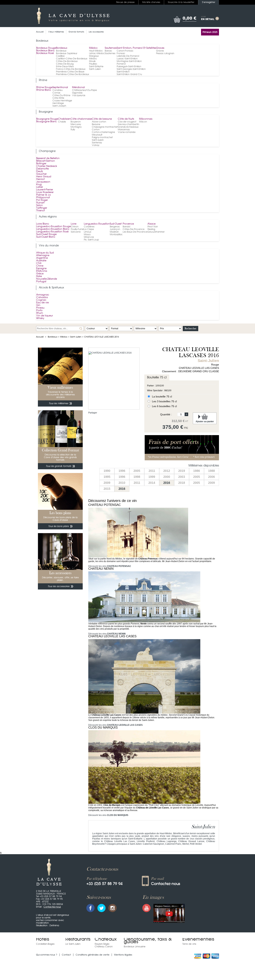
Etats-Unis (41, 271)
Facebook (90, 908)
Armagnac (42, 295)
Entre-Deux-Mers (65, 66)
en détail (207, 18)
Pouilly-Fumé (77, 229)
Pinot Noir (152, 226)
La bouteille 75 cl (162, 396)
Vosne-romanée (127, 132)
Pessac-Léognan (165, 53)
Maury (87, 234)
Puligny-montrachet (102, 137)
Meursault (97, 135)
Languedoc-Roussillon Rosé (52, 232)
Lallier (39, 187)
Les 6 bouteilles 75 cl (164, 406)
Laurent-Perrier (44, 190)
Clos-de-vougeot (127, 122)
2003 (181, 476)
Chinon (74, 226)
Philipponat (43, 197)
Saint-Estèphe (96, 66)
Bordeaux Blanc (45, 50)
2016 (166, 482)
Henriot (40, 179)
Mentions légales (123, 955)
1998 (136, 476)
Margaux (94, 56)
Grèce (39, 274)
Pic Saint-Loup (91, 240)
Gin (38, 305)
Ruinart (40, 203)
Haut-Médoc (96, 51)
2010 (122, 482)
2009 (107, 482)
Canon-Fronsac (125, 51)
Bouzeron (76, 122)
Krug (39, 184)
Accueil (39, 337)
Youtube (146, 908)
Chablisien (64, 119)
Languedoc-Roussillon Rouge (53, 226)
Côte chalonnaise (81, 119)
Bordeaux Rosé (45, 53)
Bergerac (115, 226)
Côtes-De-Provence (133, 229)
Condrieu (57, 90)
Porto (39, 310)
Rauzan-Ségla (102, 944)
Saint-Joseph (59, 106)
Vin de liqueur (44, 316)
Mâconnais (145, 119)
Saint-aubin (98, 140)
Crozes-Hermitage (62, 100)
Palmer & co (43, 195)
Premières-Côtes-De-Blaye (70, 72)
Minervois (89, 237)
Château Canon (104, 946)
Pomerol (121, 64)
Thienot (40, 210)
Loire (73, 224)
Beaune (96, 124)
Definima (54, 925)
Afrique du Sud (45, 253)
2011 (152, 470)
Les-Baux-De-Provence (135, 232)
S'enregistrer (208, 2)
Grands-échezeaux (128, 127)
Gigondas (77, 93)
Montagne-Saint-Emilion (129, 61)
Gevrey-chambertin (128, 124)
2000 (166, 476)
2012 (166, 470)
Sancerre (76, 232)
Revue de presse (125, 2)
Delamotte (42, 169)
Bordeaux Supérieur (66, 53)
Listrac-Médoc (97, 53)
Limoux (87, 232)
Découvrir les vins (109, 566)
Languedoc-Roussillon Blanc (52, 229)
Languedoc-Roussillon (97, 224)
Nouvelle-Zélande (46, 279)
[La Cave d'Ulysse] (73, 15)
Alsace (151, 224)
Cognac (41, 300)
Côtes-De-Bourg (65, 64)
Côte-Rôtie (58, 98)
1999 (151, 476)
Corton (95, 129)
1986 (196, 470)
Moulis (92, 61)
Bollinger (41, 163)
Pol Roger (42, 200)
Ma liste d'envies (151, 2)
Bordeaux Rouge (46, 48)
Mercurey (76, 124)
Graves (160, 48)
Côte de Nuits (126, 119)
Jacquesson (43, 182)
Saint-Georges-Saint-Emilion (131, 69)
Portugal (41, 281)
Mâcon (143, 122)
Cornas (56, 93)
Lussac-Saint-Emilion (127, 58)
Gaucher (41, 174)
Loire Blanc (42, 224)
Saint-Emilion (123, 72)
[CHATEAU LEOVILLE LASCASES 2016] (110, 352)
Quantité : (166, 414)
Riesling (151, 229)
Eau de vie (42, 302)
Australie (41, 260)
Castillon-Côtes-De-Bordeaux (71, 58)
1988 (211, 470)
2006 (211, 476)
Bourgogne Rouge (47, 119)
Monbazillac (116, 234)
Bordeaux (61, 48)
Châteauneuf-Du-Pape (84, 90)
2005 (136, 470)
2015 (107, 488)
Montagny (76, 127)
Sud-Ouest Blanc (45, 237)
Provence (128, 224)
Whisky (40, 318)
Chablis (62, 122)
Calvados (42, 297)
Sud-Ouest (116, 224)
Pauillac (93, 64)
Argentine (42, 258)
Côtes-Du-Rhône (61, 95)
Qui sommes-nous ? (46, 955)
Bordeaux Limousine (134, 946)
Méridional (78, 87)
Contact (66, 955)
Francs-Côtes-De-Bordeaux (70, 69)
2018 (181, 482)
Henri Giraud (43, 176)
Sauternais (111, 48)
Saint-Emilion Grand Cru (129, 74)
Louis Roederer (45, 192)
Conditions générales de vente (92, 955)
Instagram (112, 908)
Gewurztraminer (156, 232)
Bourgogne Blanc (46, 121)
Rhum (39, 313)
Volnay (95, 145)
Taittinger (41, 208)
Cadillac (60, 56)
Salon (39, 205)
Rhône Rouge (44, 87)
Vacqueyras (78, 95)
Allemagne (42, 255)
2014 (151, 482)
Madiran (114, 232)
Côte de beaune (102, 119)
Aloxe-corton (99, 122)
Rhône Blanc (43, 90)
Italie (39, 276)
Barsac (108, 51)
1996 (122, 470)
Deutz (39, 171)
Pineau (40, 308)
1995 (107, 476)
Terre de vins (189, 944)
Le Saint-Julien (72, 944)
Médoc (93, 48)
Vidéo (169, 913)
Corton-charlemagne (103, 132)
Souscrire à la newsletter (181, 2)
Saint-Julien (95, 69)
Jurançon (115, 229)
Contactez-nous (52, 907)
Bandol (126, 226)
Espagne (41, 268)
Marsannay (124, 129)
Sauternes (110, 53)
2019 (181, 470)
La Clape (89, 229)
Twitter (101, 908)
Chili (38, 263)
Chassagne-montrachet (105, 127)
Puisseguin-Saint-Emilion (129, 66)
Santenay (97, 142)
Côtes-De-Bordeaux (67, 61)
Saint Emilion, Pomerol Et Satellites (136, 48)
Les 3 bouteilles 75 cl (164, 401)
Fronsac (121, 53)
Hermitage (58, 103)
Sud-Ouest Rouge (46, 234)
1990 (107, 470)
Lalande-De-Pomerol (128, 56)
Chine (39, 266)
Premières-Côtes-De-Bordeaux (72, 74)
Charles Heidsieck (46, 166)
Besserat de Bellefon (48, 158)
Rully (73, 129)
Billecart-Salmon (45, 161)
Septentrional (60, 87)
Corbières (89, 226)
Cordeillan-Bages (45, 944)
